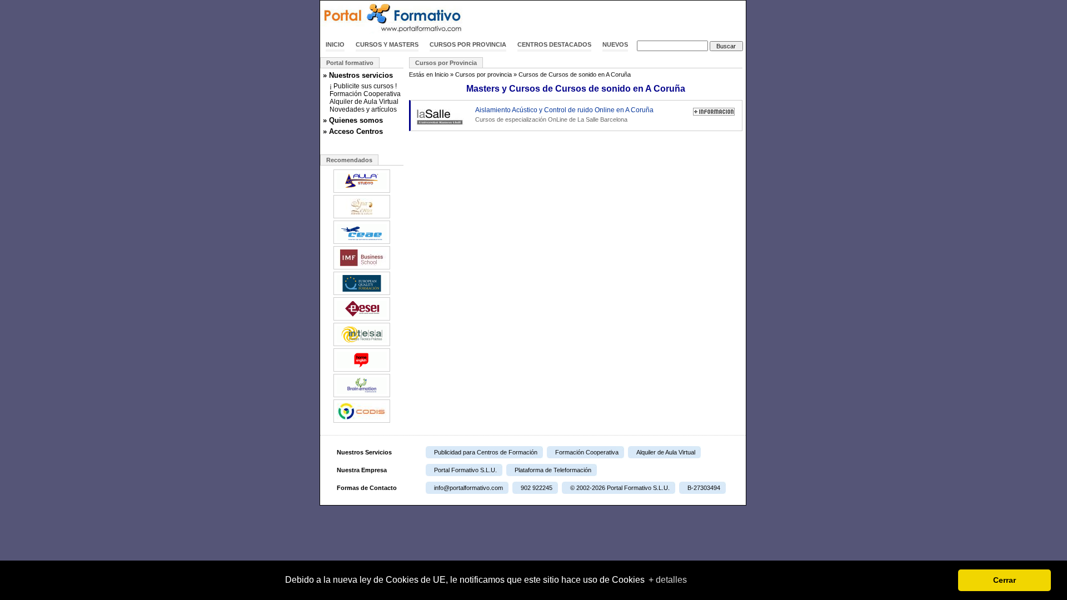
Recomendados (349, 160)
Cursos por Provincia (446, 62)
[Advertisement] (616, 18)
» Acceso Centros (353, 131)
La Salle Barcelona (602, 119)
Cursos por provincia (468, 44)
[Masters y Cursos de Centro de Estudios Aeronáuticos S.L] (361, 242)
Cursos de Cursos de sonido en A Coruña (574, 74)
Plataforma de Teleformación (553, 470)
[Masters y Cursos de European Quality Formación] (361, 294)
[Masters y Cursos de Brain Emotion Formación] (361, 396)
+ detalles (668, 579)
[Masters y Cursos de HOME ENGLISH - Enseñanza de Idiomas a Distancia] (361, 370)
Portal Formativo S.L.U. (465, 470)
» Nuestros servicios (358, 75)
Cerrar (1004, 580)
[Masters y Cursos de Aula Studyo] (361, 191)
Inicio (335, 44)
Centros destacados (554, 44)
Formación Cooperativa (365, 94)
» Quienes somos (353, 120)
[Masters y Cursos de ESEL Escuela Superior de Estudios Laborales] (361, 319)
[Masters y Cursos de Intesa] (361, 345)
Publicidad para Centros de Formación (485, 452)
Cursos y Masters (387, 44)
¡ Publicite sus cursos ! (363, 86)
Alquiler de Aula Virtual (364, 102)
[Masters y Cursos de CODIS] (361, 421)
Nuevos (615, 44)
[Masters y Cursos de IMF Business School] (361, 268)
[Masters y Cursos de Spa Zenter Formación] (361, 217)
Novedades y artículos (363, 109)
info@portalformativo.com (468, 487)
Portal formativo (349, 62)
